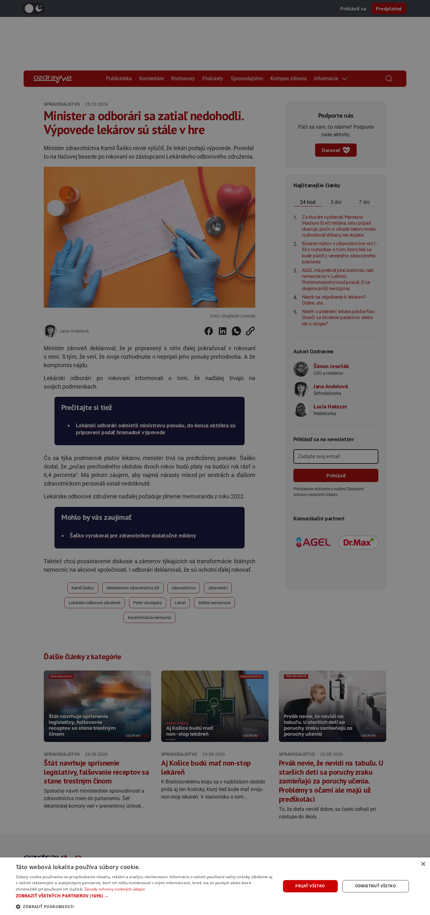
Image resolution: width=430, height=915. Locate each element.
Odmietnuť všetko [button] (375, 886)
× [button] (423, 864)
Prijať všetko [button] (310, 886)
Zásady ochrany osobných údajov (114, 889)
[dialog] (215, 886)
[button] (144, 895)
